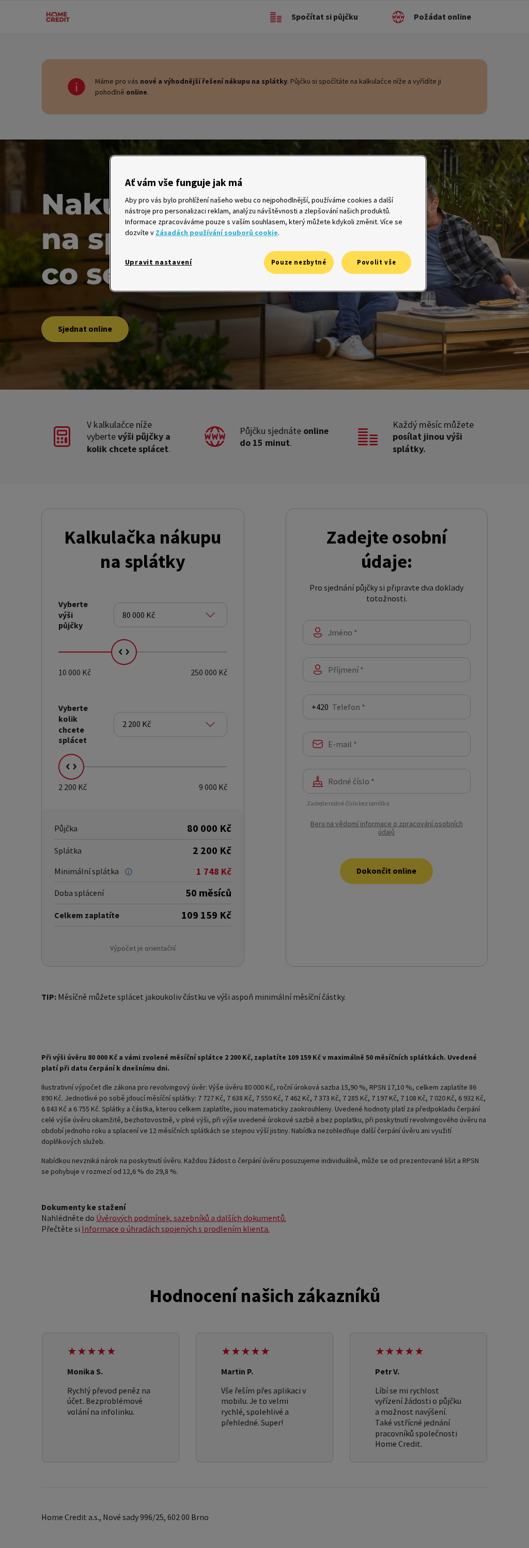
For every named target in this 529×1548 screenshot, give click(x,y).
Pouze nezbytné (298, 262)
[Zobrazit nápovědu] (129, 872)
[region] (268, 223)
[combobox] (170, 614)
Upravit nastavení (158, 262)
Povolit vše (376, 262)
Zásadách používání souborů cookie (216, 232)
